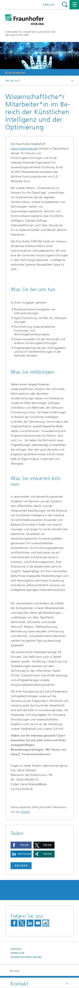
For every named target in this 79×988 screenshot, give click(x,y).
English (49, 4)
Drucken (21, 865)
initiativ (25, 812)
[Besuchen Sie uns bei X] (22, 923)
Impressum (17, 953)
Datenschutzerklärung (26, 957)
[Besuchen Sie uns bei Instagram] (45, 923)
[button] (21, 845)
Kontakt (16, 949)
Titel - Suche (65, 4)
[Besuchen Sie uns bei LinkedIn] (30, 923)
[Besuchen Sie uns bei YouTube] (37, 923)
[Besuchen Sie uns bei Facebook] (14, 923)
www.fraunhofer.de (24, 148)
